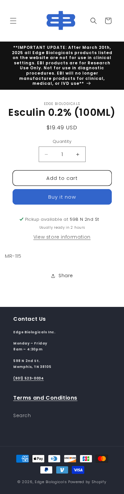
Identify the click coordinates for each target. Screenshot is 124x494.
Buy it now (62, 196)
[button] (13, 21)
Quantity (62, 141)
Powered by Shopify (87, 481)
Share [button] (66, 275)
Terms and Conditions (45, 398)
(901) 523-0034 (28, 378)
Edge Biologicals (51, 481)
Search (22, 415)
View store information (62, 237)
